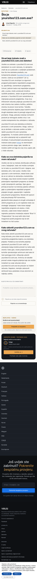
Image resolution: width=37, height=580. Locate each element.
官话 (2, 436)
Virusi (3, 528)
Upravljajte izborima (8, 577)
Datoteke (11, 8)
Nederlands (5, 378)
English (3, 373)
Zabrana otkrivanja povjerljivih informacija (12, 557)
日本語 (3, 440)
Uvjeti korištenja (6, 548)
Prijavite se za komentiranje (18, 303)
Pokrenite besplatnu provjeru (18, 490)
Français (4, 391)
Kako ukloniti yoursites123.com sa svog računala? (16, 40)
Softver (3, 531)
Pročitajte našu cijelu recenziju (18, 356)
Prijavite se (31, 2)
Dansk (3, 405)
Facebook (4, 521)
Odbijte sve (17, 574)
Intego (19, 143)
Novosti (3, 537)
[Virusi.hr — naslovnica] (5, 2)
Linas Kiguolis (10, 23)
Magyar (4, 431)
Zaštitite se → (18, 352)
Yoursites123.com (23, 75)
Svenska (4, 414)
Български (5, 449)
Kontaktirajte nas (6, 560)
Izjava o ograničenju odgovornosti (10, 554)
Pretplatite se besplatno (18, 326)
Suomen (4, 418)
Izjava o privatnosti (6, 550)
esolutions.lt (10, 518)
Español (4, 409)
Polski (3, 382)
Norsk (3, 422)
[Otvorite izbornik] (24, 2)
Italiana (3, 396)
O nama (3, 544)
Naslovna (4, 8)
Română (4, 445)
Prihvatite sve (7, 574)
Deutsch (4, 387)
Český (3, 427)
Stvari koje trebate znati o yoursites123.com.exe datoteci (16, 34)
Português (4, 400)
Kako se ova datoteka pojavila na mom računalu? (16, 38)
